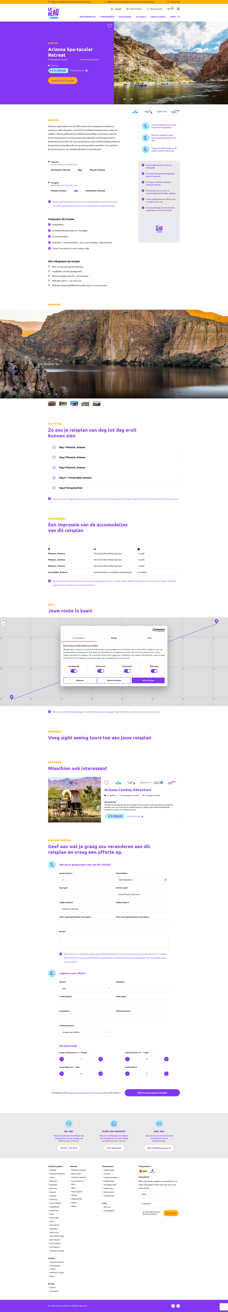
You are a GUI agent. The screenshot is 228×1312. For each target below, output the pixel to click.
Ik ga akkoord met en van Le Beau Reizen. (86, 1093)
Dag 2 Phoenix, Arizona (72, 457)
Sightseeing (125, 17)
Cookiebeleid (109, 1211)
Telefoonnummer (123, 1011)
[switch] (100, 671)
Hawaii (74, 1203)
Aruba (52, 1177)
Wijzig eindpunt (123, 902)
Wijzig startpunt (66, 902)
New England (76, 1192)
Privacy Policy (96, 1093)
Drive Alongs (158, 17)
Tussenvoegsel (65, 996)
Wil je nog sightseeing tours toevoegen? (133, 917)
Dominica (53, 1199)
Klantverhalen (136, 9)
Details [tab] (114, 638)
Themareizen (107, 17)
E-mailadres (64, 1011)
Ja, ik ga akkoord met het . (151, 1213)
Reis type (63, 888)
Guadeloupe (54, 1207)
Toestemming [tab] (78, 638)
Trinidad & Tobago (57, 1251)
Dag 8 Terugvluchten (71, 487)
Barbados (53, 1185)
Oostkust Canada (57, 1262)
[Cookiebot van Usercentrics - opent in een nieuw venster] (154, 630)
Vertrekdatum (121, 873)
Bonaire (53, 1192)
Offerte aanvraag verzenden (152, 1093)
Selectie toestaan (114, 680)
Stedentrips (108, 1188)
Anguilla (53, 1170)
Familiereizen (109, 1181)
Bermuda (53, 1188)
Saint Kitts (54, 1229)
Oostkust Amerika (78, 1177)
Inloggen (118, 9)
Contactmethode (66, 1025)
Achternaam (121, 996)
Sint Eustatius (55, 1243)
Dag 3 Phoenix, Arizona (72, 467)
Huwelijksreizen (110, 1185)
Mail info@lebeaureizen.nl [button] (159, 1148)
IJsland (52, 1287)
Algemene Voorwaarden (77, 1093)
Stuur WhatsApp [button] (114, 1148)
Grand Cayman (55, 1203)
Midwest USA (76, 1199)
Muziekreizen (109, 1170)
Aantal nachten (66, 873)
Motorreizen (109, 1192)
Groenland (54, 1291)
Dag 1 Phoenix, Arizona (72, 447)
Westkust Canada (57, 1273)
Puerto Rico (54, 1218)
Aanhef (62, 982)
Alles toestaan (148, 680)
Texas (73, 1188)
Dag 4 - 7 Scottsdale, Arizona (75, 477)
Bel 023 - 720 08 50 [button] (69, 1148)
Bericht (62, 931)
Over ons (107, 1207)
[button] (11, 697)
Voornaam (120, 982)
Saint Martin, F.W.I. (57, 1236)
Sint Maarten (55, 1247)
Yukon (52, 1276)
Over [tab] (150, 638)
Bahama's (53, 1181)
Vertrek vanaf (122, 888)
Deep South (76, 1174)
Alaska (74, 1206)
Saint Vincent (55, 1240)
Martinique (54, 1210)
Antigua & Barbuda (57, 1174)
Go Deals (141, 17)
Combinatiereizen (111, 1177)
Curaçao (53, 1196)
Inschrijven (171, 1213)
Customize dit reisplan (62, 80)
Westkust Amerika (78, 1170)
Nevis (52, 1214)
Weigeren (80, 680)
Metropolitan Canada (55, 1267)
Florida (74, 1195)
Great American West (77, 1182)
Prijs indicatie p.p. (77, 70)
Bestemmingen (88, 17)
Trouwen (107, 1174)
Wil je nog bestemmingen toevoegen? (75, 917)
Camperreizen (109, 1196)
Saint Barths (54, 1225)
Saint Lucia (54, 1232)
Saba (51, 1221)
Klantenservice (156, 9)
